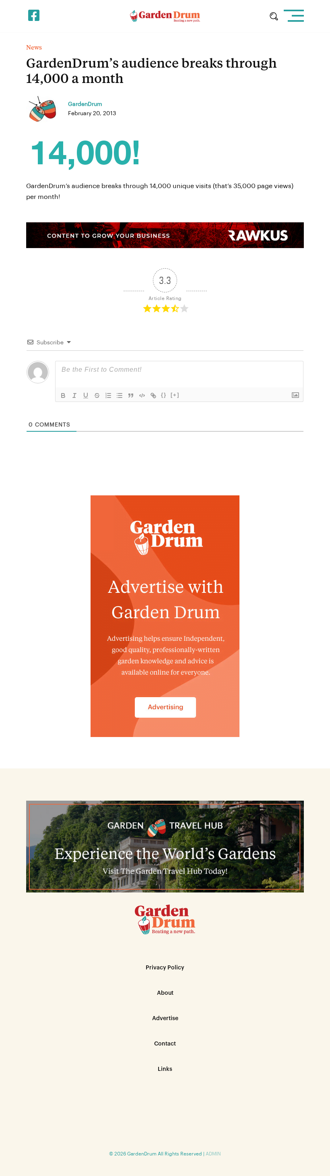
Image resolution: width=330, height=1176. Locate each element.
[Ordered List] (108, 395)
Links (165, 1069)
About (165, 993)
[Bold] (63, 395)
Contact (165, 1044)
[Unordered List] (119, 395)
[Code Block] (142, 395)
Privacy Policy (165, 968)
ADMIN (213, 1153)
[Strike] (97, 395)
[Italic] (74, 395)
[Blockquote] (130, 395)
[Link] (153, 395)
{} (164, 395)
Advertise (165, 1018)
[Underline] (85, 395)
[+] (175, 395)
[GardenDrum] (165, 16)
